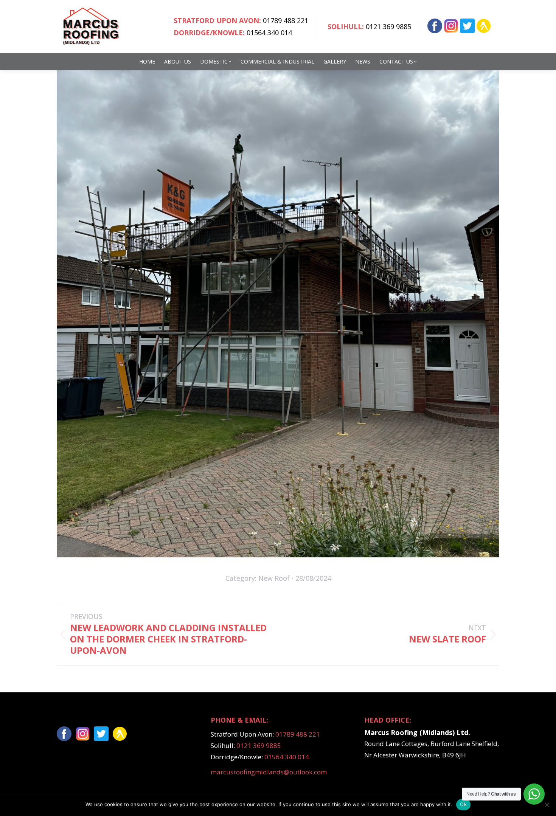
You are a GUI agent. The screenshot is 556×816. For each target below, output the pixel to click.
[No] (546, 804)
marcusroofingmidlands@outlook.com (269, 772)
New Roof (274, 578)
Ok (463, 804)
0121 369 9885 (388, 26)
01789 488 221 (285, 20)
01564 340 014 (269, 32)
